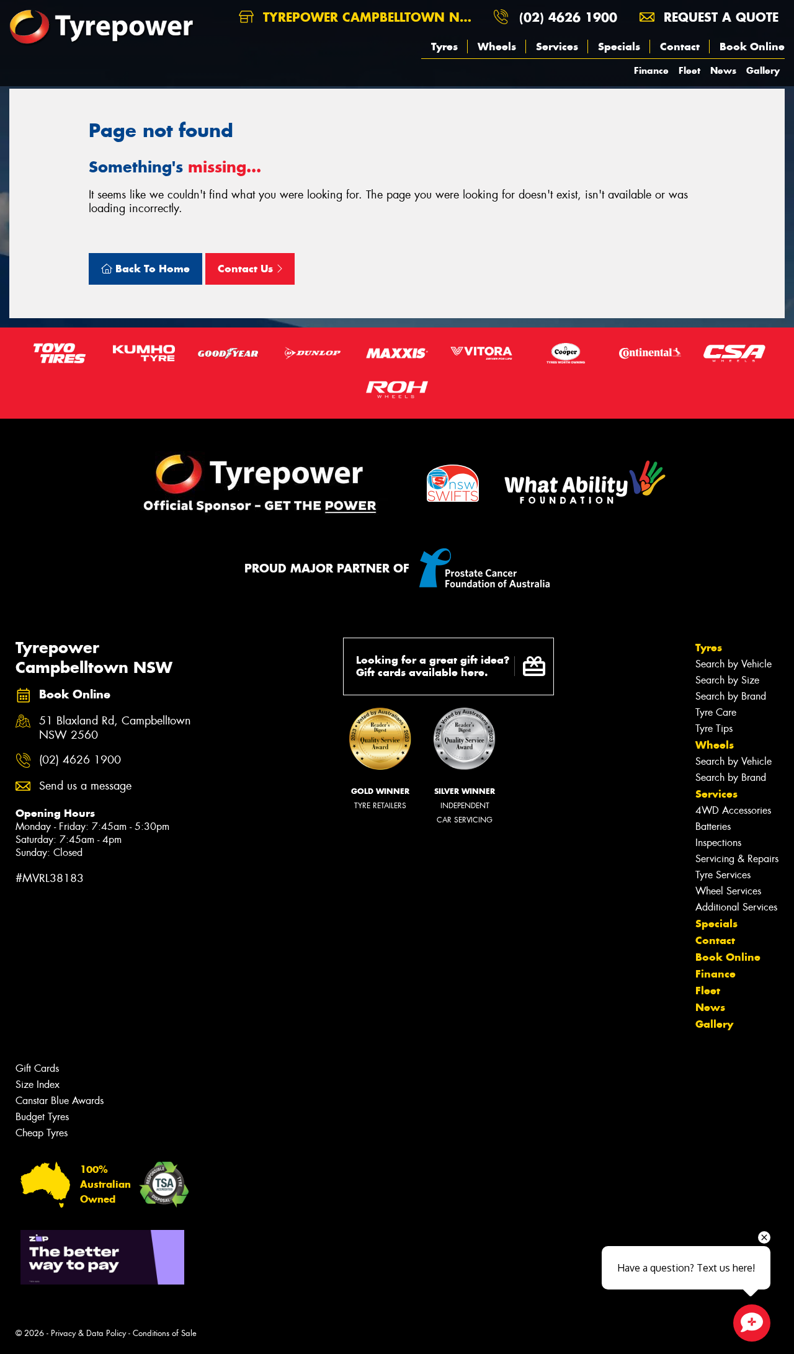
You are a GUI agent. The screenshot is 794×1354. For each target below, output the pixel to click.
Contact (680, 46)
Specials (619, 46)
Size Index (38, 1084)
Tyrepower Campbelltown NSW (369, 17)
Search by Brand (730, 696)
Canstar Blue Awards (60, 1100)
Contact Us (247, 268)
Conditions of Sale (165, 1333)
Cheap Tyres (42, 1132)
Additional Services (736, 907)
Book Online (752, 46)
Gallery (763, 70)
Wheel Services (728, 890)
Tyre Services (723, 874)
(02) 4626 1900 (568, 17)
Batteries (713, 826)
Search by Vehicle (733, 663)
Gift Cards (37, 1068)
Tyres (444, 46)
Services (557, 46)
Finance (651, 70)
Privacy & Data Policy (88, 1333)
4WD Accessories (733, 810)
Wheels (497, 46)
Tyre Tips (714, 728)
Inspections (718, 842)
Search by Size (727, 680)
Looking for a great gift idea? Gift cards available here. (433, 666)
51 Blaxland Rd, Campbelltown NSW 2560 (115, 728)
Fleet (689, 70)
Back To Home (151, 268)
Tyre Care (715, 712)
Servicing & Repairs (736, 858)
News (723, 70)
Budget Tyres (42, 1116)
